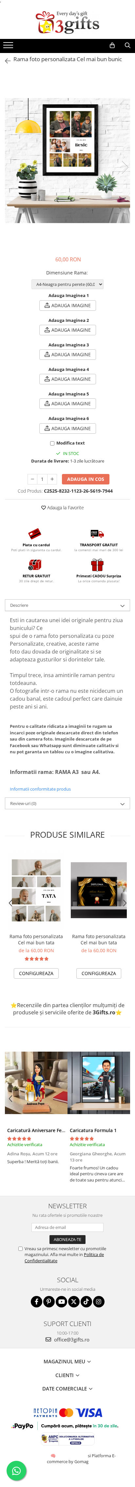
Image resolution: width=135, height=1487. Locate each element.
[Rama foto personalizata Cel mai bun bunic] (67, 160)
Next (125, 167)
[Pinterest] (49, 1301)
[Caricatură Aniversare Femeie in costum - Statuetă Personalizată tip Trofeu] (36, 1083)
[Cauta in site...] (127, 45)
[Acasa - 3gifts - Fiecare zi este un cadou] (67, 22)
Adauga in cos (85, 479)
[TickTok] (86, 1301)
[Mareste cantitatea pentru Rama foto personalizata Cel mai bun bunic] (52, 479)
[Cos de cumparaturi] (112, 45)
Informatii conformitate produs (40, 789)
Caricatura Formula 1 (93, 1130)
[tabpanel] (67, 160)
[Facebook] (36, 1301)
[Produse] (9, 47)
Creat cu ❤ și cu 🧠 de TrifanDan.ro (53, 1456)
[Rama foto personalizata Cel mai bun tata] (36, 890)
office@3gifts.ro (71, 1339)
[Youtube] (61, 1301)
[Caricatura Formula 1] (99, 1083)
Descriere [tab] (19, 605)
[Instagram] (99, 1301)
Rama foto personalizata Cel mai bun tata (36, 939)
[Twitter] (74, 1301)
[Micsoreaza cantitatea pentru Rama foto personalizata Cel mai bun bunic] (32, 479)
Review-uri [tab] (23, 803)
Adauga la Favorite (65, 507)
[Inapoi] (5, 61)
